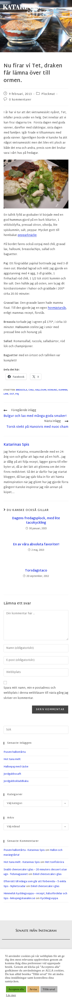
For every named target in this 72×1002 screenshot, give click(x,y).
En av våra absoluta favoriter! (36, 545)
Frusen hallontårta (15, 752)
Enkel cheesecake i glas (47, 874)
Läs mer (11, 995)
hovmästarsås (57, 308)
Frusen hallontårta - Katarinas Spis (24, 850)
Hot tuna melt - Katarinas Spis (22, 862)
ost (12, 394)
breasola (21, 390)
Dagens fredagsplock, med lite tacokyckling (36, 520)
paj (17, 394)
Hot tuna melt (12, 759)
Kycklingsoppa (49, 898)
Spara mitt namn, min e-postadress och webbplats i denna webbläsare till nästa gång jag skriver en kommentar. (36, 692)
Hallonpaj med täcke (16, 766)
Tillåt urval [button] (49, 989)
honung (52, 390)
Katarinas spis (16, 444)
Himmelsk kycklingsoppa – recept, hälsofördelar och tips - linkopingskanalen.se (35, 896)
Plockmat (48, 94)
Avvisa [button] (33, 989)
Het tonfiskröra (54, 862)
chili (31, 390)
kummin (63, 390)
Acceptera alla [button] (16, 989)
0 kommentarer (20, 99)
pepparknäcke (27, 235)
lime (6, 394)
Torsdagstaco (36, 571)
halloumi (40, 390)
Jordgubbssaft (12, 774)
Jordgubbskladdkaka (16, 781)
